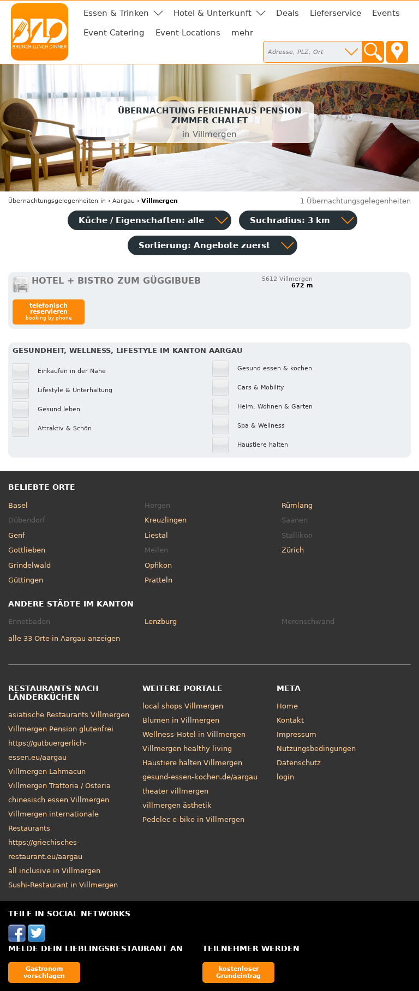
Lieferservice (335, 13)
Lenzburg (161, 621)
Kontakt (290, 720)
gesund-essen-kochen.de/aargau (200, 777)
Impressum (296, 734)
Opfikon (158, 565)
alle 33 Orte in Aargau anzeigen (64, 638)
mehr (242, 33)
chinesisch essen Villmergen (58, 800)
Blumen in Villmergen (180, 720)
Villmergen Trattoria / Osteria (59, 786)
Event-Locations (187, 33)
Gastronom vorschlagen (44, 972)
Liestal (156, 535)
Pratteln (158, 580)
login (285, 777)
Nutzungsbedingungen (316, 748)
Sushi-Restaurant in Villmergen (63, 885)
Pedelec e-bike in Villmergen (193, 819)
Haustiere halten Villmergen (192, 763)
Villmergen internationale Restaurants (53, 821)
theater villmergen (175, 791)
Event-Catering (114, 33)
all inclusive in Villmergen (54, 871)
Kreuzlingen (166, 520)
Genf (16, 535)
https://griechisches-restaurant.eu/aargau (45, 849)
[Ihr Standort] (397, 52)
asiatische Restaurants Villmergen (68, 715)
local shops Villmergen (182, 706)
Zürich (293, 550)
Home (287, 706)
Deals (287, 13)
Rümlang (297, 505)
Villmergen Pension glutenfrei (60, 729)
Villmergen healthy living (187, 748)
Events (386, 13)
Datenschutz (299, 763)
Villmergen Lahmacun (47, 771)
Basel (18, 505)
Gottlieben (26, 550)
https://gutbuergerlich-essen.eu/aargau (47, 750)
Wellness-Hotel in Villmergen (194, 734)
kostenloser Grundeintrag (238, 972)
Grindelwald (29, 565)
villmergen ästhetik (177, 805)
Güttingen (25, 580)
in (57, 201)
